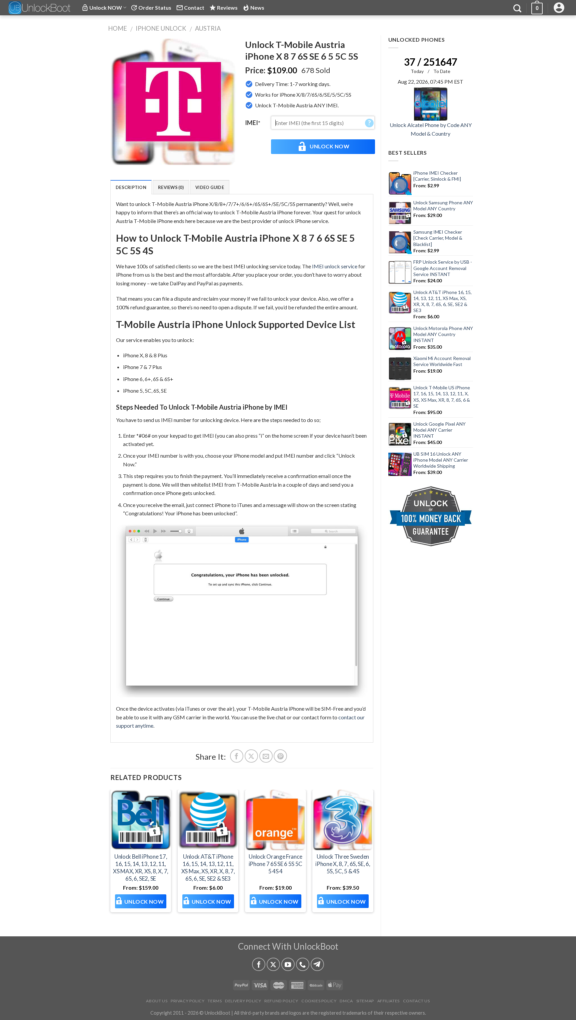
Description (131, 187)
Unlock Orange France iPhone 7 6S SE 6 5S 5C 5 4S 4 (275, 864)
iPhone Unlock (161, 28)
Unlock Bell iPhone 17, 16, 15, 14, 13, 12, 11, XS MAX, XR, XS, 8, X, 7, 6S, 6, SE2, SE (140, 867)
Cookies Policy (319, 1000)
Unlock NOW (329, 146)
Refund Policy (281, 1000)
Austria (208, 28)
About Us (156, 1000)
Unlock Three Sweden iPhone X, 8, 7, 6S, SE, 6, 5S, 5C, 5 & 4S (342, 864)
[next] (373, 857)
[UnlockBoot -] (39, 7)
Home (117, 28)
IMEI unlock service (334, 266)
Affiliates (388, 1000)
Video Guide (209, 187)
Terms (215, 1000)
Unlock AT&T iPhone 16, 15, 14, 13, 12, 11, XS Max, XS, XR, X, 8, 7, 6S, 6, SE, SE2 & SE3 (208, 867)
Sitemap (365, 1000)
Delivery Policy (243, 1000)
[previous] (111, 857)
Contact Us (416, 1000)
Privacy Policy (188, 1000)
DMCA (346, 1000)
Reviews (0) (171, 187)
